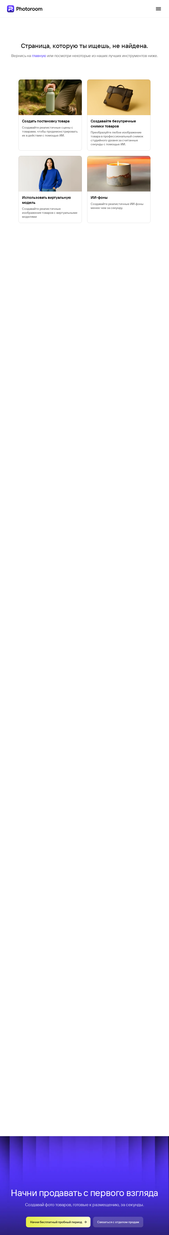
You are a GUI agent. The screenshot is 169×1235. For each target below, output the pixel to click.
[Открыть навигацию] (158, 9)
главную (39, 55)
